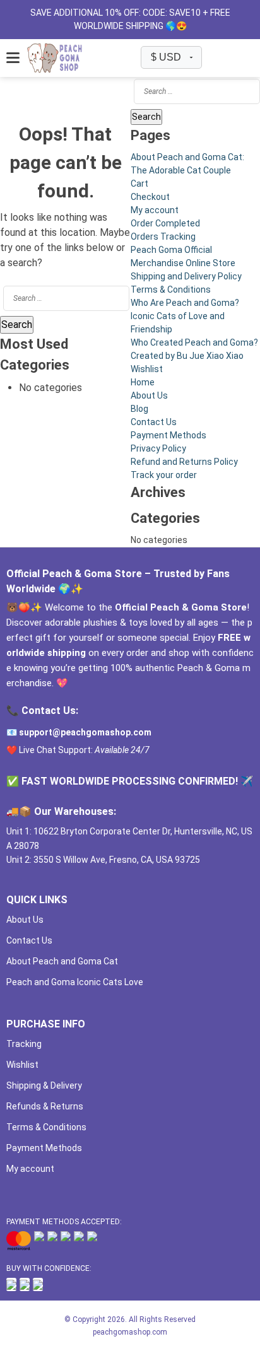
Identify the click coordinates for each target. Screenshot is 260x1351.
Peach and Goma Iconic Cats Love (74, 982)
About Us (149, 395)
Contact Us (154, 422)
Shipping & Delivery (44, 1085)
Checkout (150, 197)
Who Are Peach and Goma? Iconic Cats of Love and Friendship (185, 316)
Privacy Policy (158, 448)
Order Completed (165, 223)
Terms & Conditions (171, 289)
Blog (139, 409)
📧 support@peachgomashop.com (78, 732)
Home (143, 382)
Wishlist (147, 369)
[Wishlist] (212, 57)
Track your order (164, 475)
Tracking (24, 1044)
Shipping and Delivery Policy (186, 276)
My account (155, 210)
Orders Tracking (163, 236)
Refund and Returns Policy (184, 462)
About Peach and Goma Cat (62, 961)
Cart (139, 183)
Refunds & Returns (44, 1106)
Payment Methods (168, 435)
